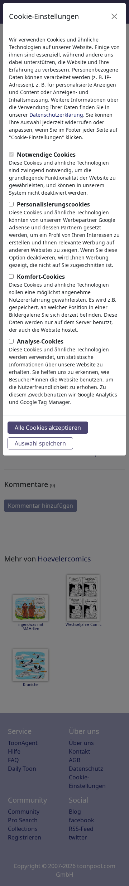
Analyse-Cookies (40, 341)
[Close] (114, 16)
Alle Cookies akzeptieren (48, 428)
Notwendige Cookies (46, 155)
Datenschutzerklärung (56, 114)
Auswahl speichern (40, 443)
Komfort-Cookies (41, 277)
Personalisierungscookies (53, 204)
